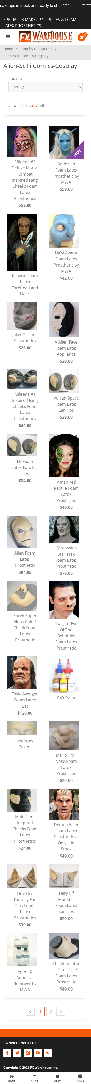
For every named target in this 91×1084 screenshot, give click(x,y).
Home (8, 48)
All (42, 105)
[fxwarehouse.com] (45, 37)
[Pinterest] (48, 1053)
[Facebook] (7, 1053)
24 (32, 105)
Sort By (15, 78)
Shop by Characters (36, 48)
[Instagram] (28, 1053)
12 (21, 105)
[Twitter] (17, 1053)
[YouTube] (38, 1053)
